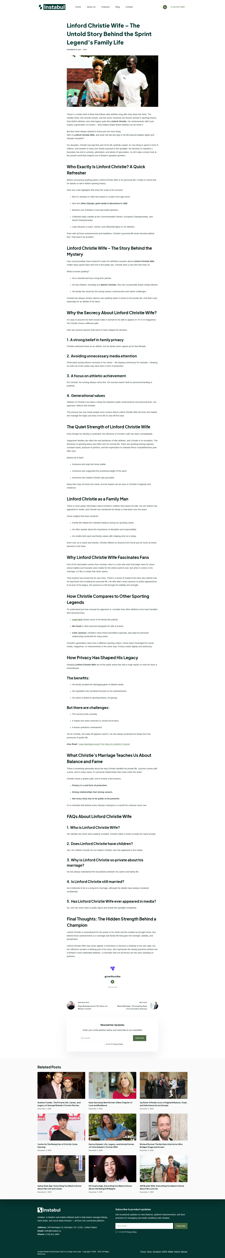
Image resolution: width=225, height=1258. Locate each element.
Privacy (143, 1252)
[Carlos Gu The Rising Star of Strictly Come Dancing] (61, 1127)
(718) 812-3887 (178, 7)
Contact (129, 7)
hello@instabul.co (52, 1231)
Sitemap (184, 1252)
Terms (149, 1252)
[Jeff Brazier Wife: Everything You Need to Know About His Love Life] (164, 1168)
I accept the (114, 1044)
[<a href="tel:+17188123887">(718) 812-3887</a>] (165, 7)
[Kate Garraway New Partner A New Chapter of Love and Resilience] (112, 1085)
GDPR (164, 1252)
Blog (118, 7)
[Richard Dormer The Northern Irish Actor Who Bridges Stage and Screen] (164, 1127)
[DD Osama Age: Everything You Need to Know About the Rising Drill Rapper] (112, 1168)
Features (105, 7)
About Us (91, 7)
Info (85, 49)
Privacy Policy (118, 1044)
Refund (177, 1252)
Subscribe (139, 1038)
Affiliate (170, 1252)
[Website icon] (112, 982)
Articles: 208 (112, 987)
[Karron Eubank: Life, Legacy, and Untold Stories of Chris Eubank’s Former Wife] (112, 1127)
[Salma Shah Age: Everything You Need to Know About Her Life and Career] (61, 1168)
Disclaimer (157, 1252)
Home (78, 7)
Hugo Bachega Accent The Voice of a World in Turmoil (104, 744)
